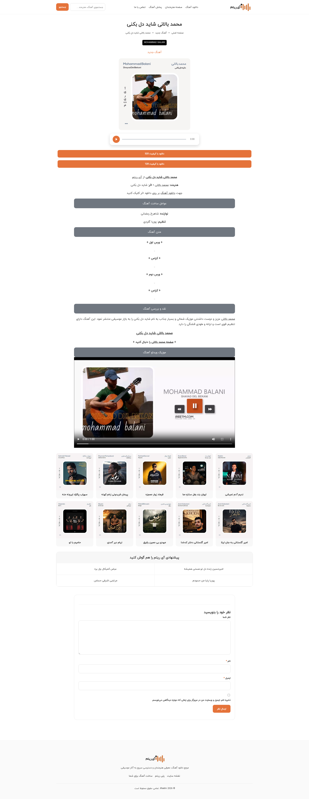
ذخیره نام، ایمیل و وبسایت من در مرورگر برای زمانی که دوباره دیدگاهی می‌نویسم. (191, 700)
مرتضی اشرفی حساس (105, 580)
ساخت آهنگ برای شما (141, 776)
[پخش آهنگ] (116, 139)
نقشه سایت (173, 776)
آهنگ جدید (161, 33)
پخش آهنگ (155, 7)
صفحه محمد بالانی (162, 341)
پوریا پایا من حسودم (204, 580)
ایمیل (227, 678)
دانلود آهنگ (191, 7)
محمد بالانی (162, 184)
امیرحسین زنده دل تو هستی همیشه (203, 569)
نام (228, 661)
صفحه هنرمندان (173, 7)
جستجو (62, 7)
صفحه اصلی (177, 33)
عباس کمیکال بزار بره (105, 569)
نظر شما (226, 617)
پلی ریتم (160, 776)
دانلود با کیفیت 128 (154, 164)
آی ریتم (137, 177)
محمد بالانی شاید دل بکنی (161, 177)
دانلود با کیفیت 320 (154, 154)
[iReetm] (240, 7)
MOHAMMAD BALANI (154, 42)
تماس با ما (140, 7)
